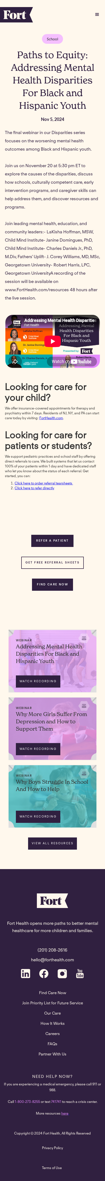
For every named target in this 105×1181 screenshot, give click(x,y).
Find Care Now (52, 993)
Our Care (52, 1014)
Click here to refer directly (34, 488)
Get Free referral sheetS (52, 562)
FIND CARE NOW (52, 584)
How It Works (53, 1024)
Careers (52, 1034)
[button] (97, 15)
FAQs (52, 1044)
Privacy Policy (52, 1148)
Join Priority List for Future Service (52, 1003)
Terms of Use (52, 1168)
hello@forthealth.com (52, 960)
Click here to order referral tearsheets (44, 483)
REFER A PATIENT (52, 540)
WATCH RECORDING (38, 681)
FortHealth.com (51, 418)
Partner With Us (52, 1054)
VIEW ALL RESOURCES (52, 843)
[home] (16, 14)
